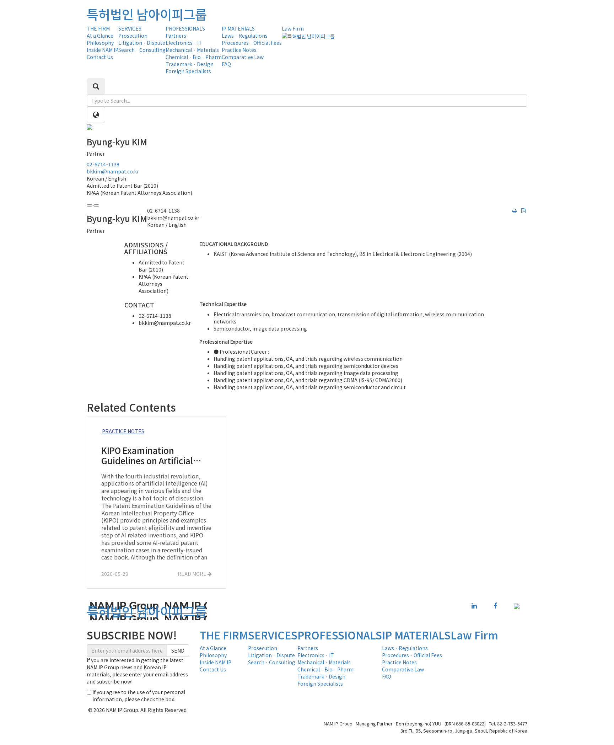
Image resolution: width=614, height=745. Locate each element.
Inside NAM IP (102, 49)
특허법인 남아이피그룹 (147, 14)
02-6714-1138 (103, 164)
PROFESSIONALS (185, 28)
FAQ (226, 64)
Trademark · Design (190, 64)
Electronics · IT (184, 42)
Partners (176, 35)
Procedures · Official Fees (252, 42)
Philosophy (100, 42)
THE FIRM (98, 28)
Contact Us (100, 56)
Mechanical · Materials (192, 49)
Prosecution (132, 35)
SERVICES (129, 28)
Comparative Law (243, 56)
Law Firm (293, 28)
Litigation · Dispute (141, 42)
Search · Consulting (142, 49)
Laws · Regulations (245, 35)
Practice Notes (239, 49)
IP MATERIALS (238, 28)
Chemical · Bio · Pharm (194, 56)
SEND (177, 650)
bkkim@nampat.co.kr (113, 171)
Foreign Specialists (188, 71)
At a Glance (100, 35)
